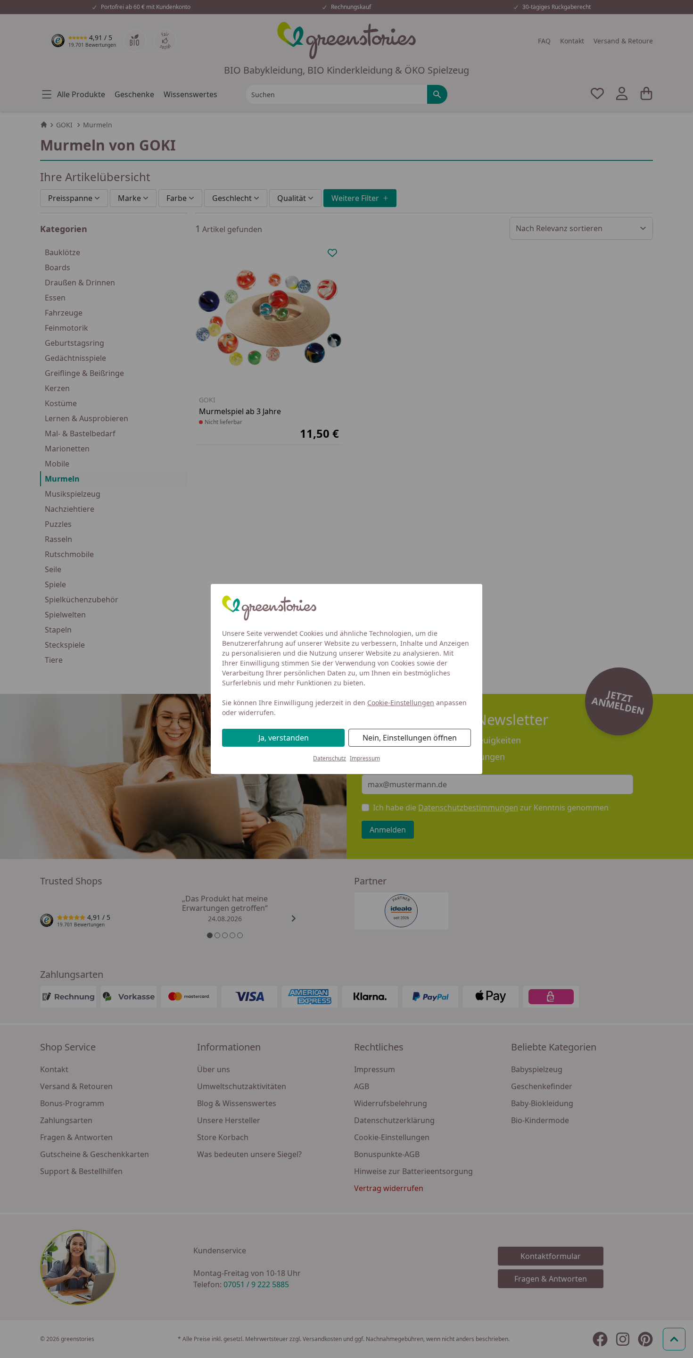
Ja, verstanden (283, 738)
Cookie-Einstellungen (400, 702)
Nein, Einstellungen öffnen (410, 738)
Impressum (365, 758)
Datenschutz (329, 758)
